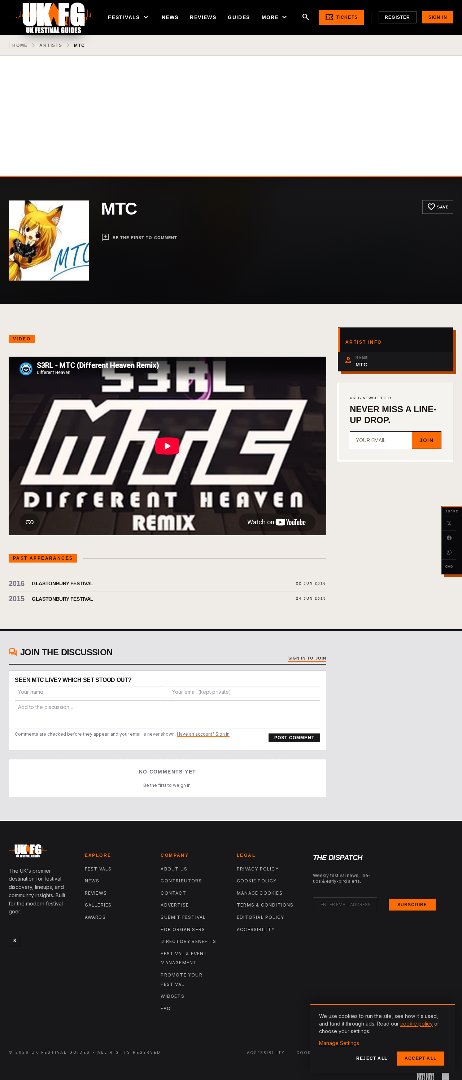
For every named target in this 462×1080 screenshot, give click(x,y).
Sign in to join (307, 658)
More (275, 17)
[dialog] (382, 1038)
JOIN (426, 440)
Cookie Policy (257, 880)
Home (20, 45)
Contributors (181, 880)
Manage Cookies (260, 893)
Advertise (175, 905)
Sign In (437, 17)
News (170, 17)
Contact (173, 893)
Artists (50, 45)
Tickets (341, 17)
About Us (174, 869)
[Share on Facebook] (449, 538)
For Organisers (183, 929)
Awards (95, 917)
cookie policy (416, 1024)
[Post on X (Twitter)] (449, 523)
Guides (239, 17)
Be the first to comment (139, 237)
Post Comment (294, 737)
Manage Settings (339, 1043)
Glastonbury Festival (62, 583)
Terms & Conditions (265, 905)
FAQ (166, 1008)
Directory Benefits (188, 941)
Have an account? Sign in (203, 734)
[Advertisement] (231, 121)
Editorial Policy (260, 917)
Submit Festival (183, 917)
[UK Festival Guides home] (41, 852)
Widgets (172, 996)
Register (397, 17)
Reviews (203, 17)
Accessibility (256, 929)
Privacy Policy (258, 869)
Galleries (98, 905)
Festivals (129, 17)
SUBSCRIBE (412, 904)
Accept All (420, 1058)
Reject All (371, 1058)
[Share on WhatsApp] (449, 552)
